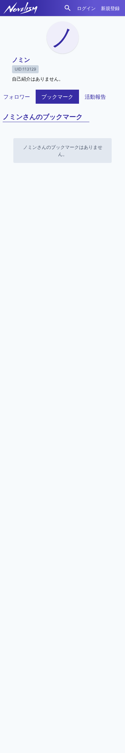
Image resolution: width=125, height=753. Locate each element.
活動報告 (95, 96)
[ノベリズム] (20, 8)
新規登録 (110, 8)
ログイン (86, 8)
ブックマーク (57, 96)
